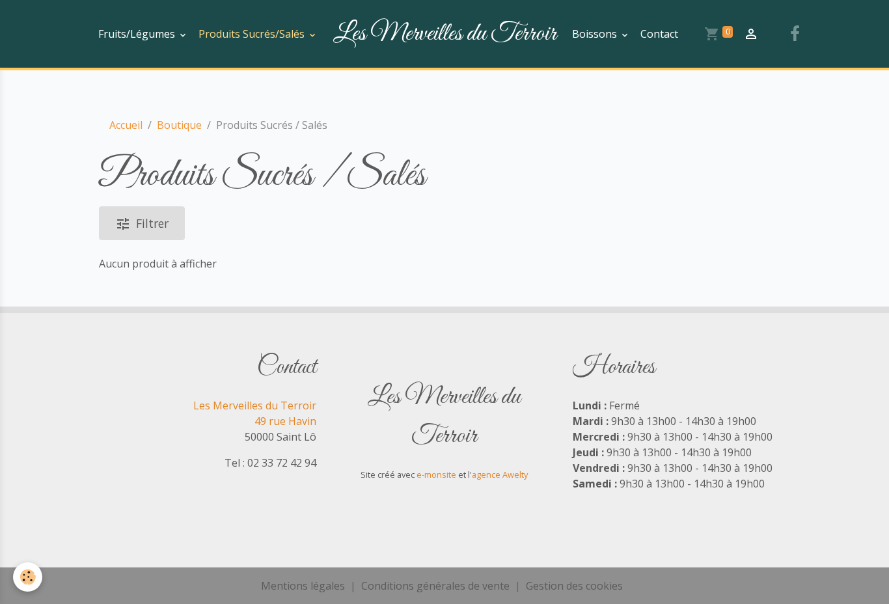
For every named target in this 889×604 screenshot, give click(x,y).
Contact (659, 34)
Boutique (179, 125)
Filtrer (152, 223)
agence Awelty (500, 474)
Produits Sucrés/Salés (252, 34)
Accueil (126, 125)
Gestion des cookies (574, 586)
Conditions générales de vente (435, 586)
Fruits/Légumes (138, 34)
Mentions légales (303, 586)
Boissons (596, 34)
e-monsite (436, 474)
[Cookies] (27, 577)
